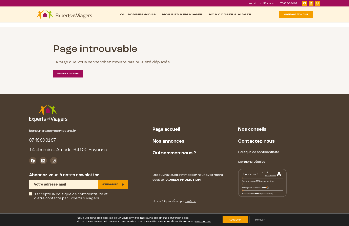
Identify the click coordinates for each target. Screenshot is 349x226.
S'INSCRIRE (110, 184)
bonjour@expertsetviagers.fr (52, 131)
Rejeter (260, 219)
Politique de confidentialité (258, 152)
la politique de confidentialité (77, 194)
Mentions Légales (251, 161)
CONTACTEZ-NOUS (296, 14)
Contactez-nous (256, 141)
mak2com (190, 201)
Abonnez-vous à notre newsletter (64, 175)
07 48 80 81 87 (288, 3)
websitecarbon (270, 175)
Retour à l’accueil (68, 74)
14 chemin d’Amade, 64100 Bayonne (68, 149)
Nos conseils (252, 129)
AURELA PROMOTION (183, 179)
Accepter (235, 219)
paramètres (202, 221)
